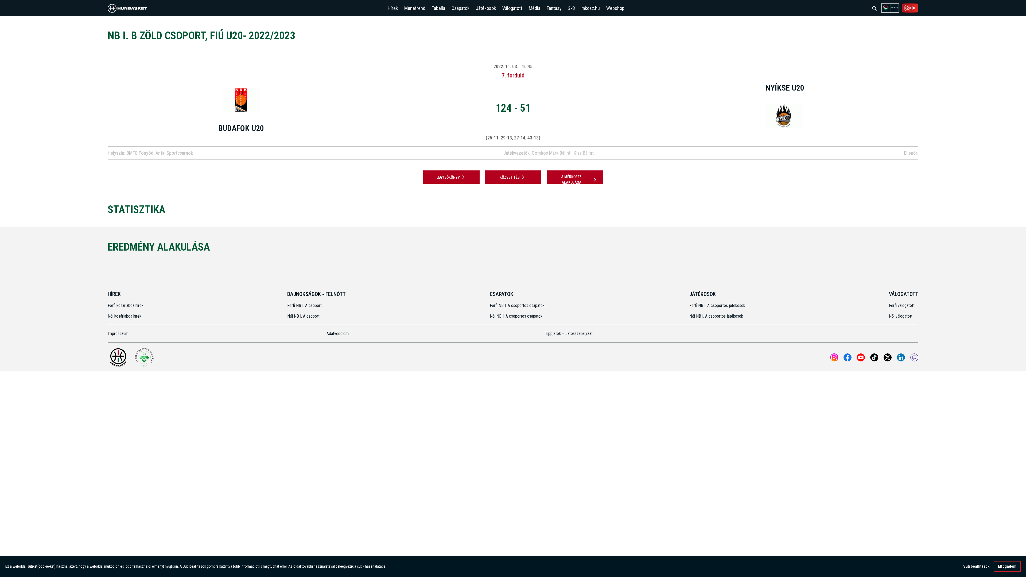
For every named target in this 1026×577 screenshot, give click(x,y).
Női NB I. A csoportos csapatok (516, 316)
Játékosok (486, 8)
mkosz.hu (590, 8)
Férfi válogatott (902, 305)
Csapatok (460, 8)
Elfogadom (1007, 566)
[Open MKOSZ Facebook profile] (848, 357)
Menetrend (414, 8)
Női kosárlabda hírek (124, 316)
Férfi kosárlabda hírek (125, 305)
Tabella (438, 8)
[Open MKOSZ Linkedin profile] (901, 357)
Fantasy (554, 8)
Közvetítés (510, 177)
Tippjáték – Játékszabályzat (569, 333)
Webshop (615, 8)
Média (534, 8)
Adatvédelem (338, 333)
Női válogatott (900, 316)
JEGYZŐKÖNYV (448, 177)
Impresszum (118, 333)
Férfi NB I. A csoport (304, 305)
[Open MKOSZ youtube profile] (861, 357)
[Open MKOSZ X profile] (888, 357)
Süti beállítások (976, 566)
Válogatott (512, 8)
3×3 (571, 8)
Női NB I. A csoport (303, 316)
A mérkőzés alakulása (571, 180)
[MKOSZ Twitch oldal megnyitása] (914, 357)
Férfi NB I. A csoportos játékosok (717, 305)
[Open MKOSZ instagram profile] (834, 357)
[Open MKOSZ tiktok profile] (874, 357)
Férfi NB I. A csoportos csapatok (518, 305)
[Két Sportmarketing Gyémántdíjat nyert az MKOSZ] (144, 357)
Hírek (393, 8)
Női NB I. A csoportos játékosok (716, 316)
